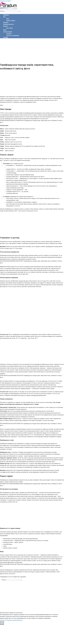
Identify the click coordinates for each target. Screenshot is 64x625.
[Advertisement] (32, 50)
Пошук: (2, 11)
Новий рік (6, 15)
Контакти (3, 620)
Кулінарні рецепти (8, 24)
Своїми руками (7, 31)
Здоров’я (5, 22)
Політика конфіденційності (14, 620)
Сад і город (9, 28)
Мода (4, 30)
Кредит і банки (10, 20)
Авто (7, 18)
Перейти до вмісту (5, 1)
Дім (4, 16)
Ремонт (5, 26)
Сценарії (5, 37)
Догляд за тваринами (12, 35)
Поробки (8, 33)
